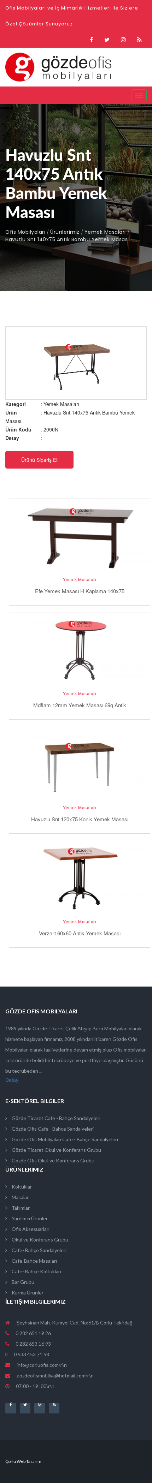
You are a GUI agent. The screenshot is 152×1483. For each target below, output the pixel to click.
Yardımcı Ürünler (29, 1218)
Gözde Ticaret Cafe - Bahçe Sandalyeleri (55, 1118)
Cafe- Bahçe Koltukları (36, 1271)
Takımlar (20, 1208)
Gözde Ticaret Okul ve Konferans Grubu (56, 1150)
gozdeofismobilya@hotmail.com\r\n (55, 1375)
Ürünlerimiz (65, 232)
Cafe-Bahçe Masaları (34, 1261)
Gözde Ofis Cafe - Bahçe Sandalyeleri (52, 1129)
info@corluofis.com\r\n (42, 1365)
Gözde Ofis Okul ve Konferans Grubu (52, 1160)
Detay (11, 1079)
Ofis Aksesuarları (30, 1229)
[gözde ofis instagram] (123, 40)
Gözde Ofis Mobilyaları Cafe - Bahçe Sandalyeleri (64, 1139)
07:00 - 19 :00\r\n (34, 1386)
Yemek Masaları (105, 232)
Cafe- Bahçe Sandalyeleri (38, 1250)
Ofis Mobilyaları (25, 232)
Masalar (20, 1197)
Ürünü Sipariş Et (39, 459)
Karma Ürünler (27, 1293)
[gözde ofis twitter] (107, 40)
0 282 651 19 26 (32, 1333)
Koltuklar (21, 1187)
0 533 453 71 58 (31, 1354)
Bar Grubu (22, 1282)
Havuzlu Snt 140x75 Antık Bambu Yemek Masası (67, 239)
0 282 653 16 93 (32, 1344)
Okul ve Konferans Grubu (39, 1240)
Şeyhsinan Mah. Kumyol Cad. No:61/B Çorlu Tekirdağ (74, 1323)
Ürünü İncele (80, 570)
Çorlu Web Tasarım (23, 1461)
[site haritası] (139, 40)
